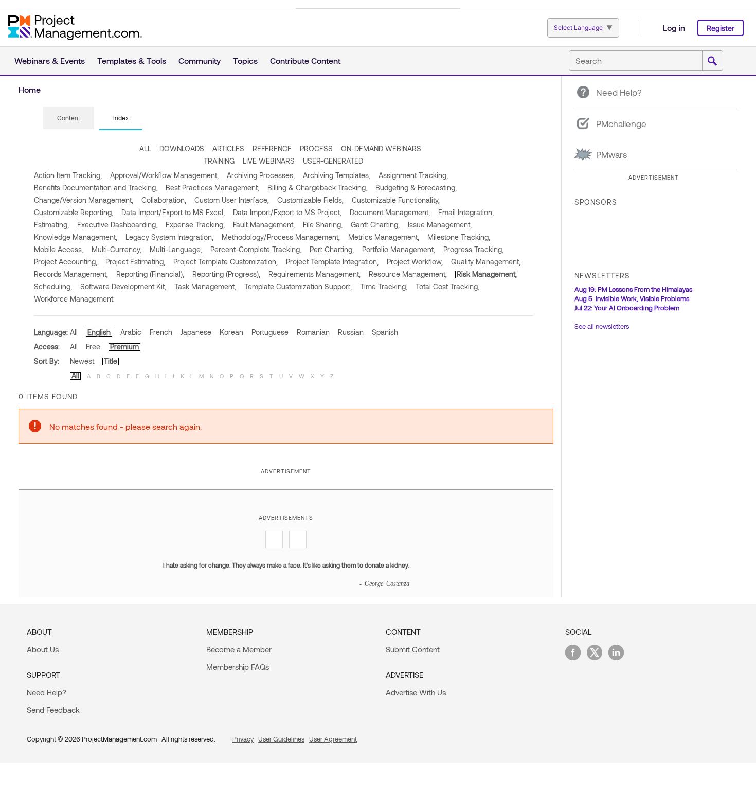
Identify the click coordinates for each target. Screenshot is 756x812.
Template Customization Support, (298, 286)
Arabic (130, 332)
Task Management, (205, 286)
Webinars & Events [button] (49, 60)
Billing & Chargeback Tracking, (317, 187)
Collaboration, (163, 200)
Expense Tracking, (195, 224)
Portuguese (270, 332)
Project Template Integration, (332, 261)
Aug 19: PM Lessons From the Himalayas (633, 289)
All (74, 332)
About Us (43, 649)
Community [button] (199, 60)
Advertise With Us (416, 692)
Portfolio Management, (398, 249)
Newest (82, 361)
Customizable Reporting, (73, 212)
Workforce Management (73, 298)
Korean (231, 332)
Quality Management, (485, 261)
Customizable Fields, (310, 200)
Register (720, 28)
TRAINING (219, 160)
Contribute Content (305, 60)
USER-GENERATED (333, 160)
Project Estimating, (135, 261)
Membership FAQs (237, 667)
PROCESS (316, 148)
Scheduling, (53, 286)
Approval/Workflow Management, (164, 175)
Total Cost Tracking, (447, 286)
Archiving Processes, (261, 175)
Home (30, 89)
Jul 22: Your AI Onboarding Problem (626, 308)
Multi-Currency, (116, 249)
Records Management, (71, 274)
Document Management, (390, 212)
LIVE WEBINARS (269, 160)
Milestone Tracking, (458, 237)
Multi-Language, (176, 249)
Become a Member (239, 649)
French (161, 332)
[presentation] (68, 118)
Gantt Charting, (375, 224)
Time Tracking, (383, 286)
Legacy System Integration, (169, 237)
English (99, 332)
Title (110, 361)
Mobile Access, (58, 249)
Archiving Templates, (336, 175)
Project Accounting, (65, 261)
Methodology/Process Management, (281, 237)
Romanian (313, 332)
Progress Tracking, (473, 249)
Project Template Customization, (225, 261)
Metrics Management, (383, 237)
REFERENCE (272, 148)
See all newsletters (601, 326)
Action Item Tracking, (68, 175)
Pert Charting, (332, 249)
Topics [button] (245, 60)
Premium (124, 346)
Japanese (196, 332)
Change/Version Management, (83, 200)
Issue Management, (440, 224)
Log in (674, 27)
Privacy (243, 739)
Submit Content (413, 649)
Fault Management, (264, 224)
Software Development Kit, (123, 286)
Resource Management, (408, 274)
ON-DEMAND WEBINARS (381, 148)
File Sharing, (323, 224)
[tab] (68, 118)
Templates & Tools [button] (131, 60)
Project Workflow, (415, 261)
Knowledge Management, (75, 237)
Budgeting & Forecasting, (416, 187)
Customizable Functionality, (396, 200)
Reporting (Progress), (226, 274)
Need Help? (46, 692)
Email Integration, (466, 212)
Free (93, 346)
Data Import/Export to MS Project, (287, 212)
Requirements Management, (314, 274)
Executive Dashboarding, (117, 224)
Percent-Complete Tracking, (255, 249)
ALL (145, 148)
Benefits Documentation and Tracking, (95, 187)
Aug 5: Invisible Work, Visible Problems (631, 298)
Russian (351, 332)
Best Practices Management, (212, 187)
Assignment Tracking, (413, 175)
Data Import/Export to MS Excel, (173, 212)
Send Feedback (53, 709)
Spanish (385, 332)
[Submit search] (712, 61)
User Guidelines (281, 739)
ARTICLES (228, 148)
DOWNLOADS (181, 148)
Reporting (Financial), (150, 274)
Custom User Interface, (231, 200)
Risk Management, (487, 274)
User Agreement (333, 739)
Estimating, (51, 224)
